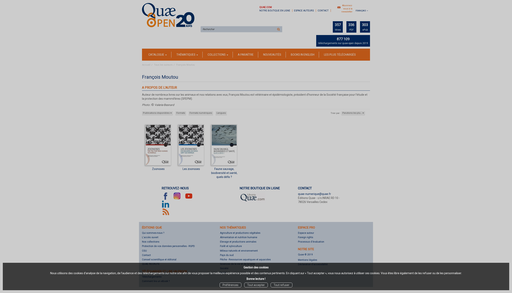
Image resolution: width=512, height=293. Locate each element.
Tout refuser (281, 285)
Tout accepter (256, 285)
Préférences (230, 285)
